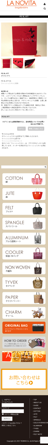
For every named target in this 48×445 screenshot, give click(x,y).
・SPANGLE (36, 420)
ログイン (21, 129)
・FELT (34, 417)
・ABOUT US (36, 402)
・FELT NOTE (37, 434)
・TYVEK (35, 428)
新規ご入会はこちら (36, 129)
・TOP (34, 400)
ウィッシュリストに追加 (9, 83)
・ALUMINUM (37, 425)
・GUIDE (35, 405)
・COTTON (36, 411)
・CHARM (35, 431)
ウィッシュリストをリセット (12, 141)
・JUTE (34, 414)
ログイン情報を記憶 (11, 414)
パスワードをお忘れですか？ (12, 423)
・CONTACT (36, 408)
